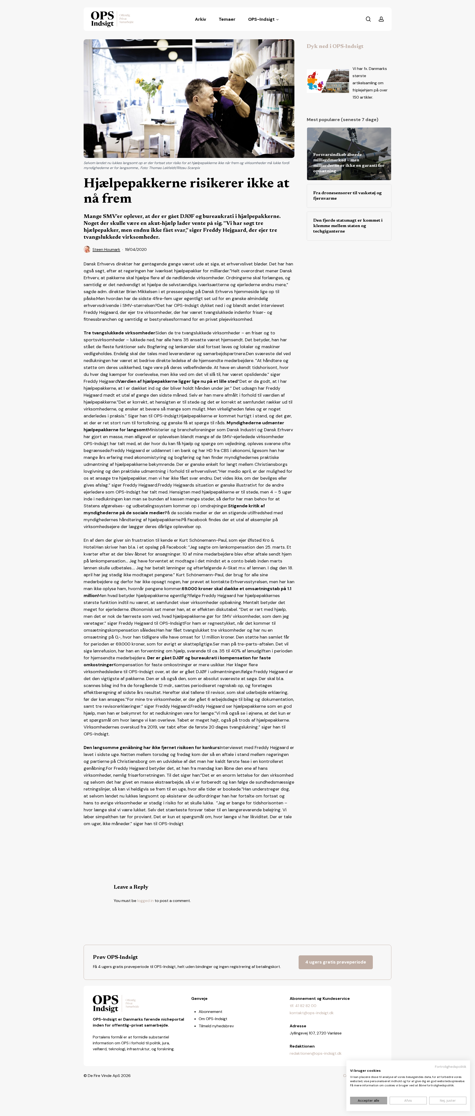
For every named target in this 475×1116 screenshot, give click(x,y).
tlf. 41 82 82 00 (303, 1005)
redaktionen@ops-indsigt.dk (316, 1053)
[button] (335, 962)
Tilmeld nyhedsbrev (216, 1026)
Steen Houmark (106, 249)
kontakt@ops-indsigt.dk (312, 1012)
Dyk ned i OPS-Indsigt (335, 46)
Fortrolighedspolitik (450, 1066)
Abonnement (210, 1011)
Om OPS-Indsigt (213, 1018)
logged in (145, 900)
